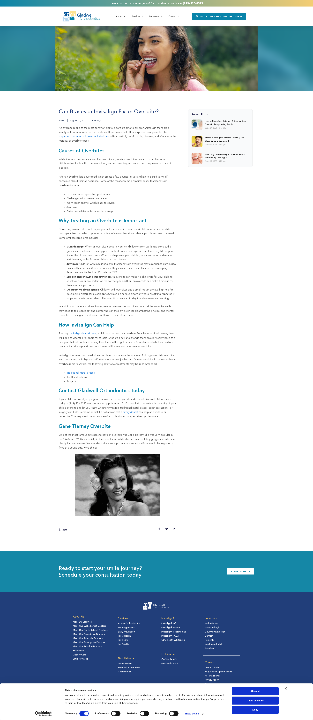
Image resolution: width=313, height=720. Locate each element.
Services (136, 16)
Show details (192, 713)
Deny (255, 709)
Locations (154, 16)
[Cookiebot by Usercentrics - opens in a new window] (43, 713)
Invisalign (96, 120)
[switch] (115, 713)
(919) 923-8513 (193, 3)
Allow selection (255, 700)
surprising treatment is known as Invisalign (83, 136)
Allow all (255, 691)
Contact (173, 16)
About (119, 16)
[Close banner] (286, 688)
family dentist (130, 412)
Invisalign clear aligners (83, 333)
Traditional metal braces (81, 372)
